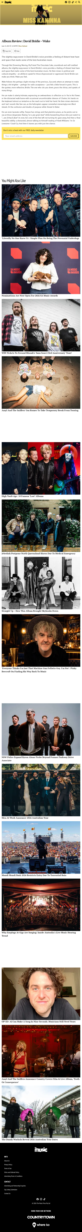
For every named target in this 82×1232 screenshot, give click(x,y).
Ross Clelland (23, 46)
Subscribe (73, 136)
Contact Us (7, 1193)
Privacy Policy (8, 1164)
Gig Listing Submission (10, 1189)
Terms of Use (8, 1168)
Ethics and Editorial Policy (11, 1172)
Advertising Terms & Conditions (13, 1176)
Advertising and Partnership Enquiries (15, 1186)
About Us (7, 1161)
